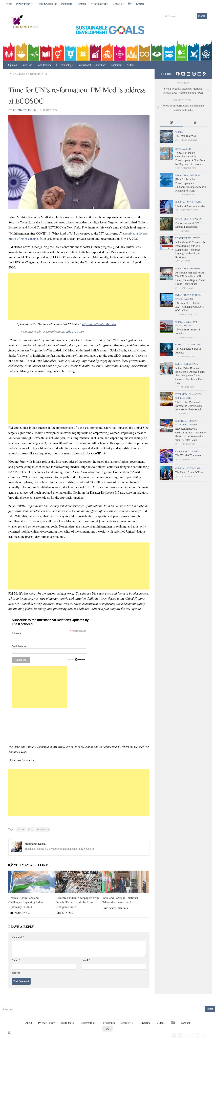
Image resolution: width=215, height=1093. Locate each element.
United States (194, 201)
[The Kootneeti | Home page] (27, 22)
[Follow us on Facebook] (178, 74)
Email (86, 960)
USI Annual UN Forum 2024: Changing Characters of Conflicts (189, 306)
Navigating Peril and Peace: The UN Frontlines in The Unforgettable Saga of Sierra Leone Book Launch (190, 278)
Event (178, 175)
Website (16, 972)
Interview (27, 65)
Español (140, 3)
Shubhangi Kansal (25, 110)
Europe (193, 420)
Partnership (66, 3)
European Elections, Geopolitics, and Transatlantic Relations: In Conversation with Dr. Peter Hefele (191, 434)
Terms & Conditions (47, 3)
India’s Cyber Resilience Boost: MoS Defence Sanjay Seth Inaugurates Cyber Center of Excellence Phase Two (190, 375)
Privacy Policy (23, 3)
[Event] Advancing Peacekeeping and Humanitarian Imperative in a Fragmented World (190, 184)
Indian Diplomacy (33, 74)
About (9, 3)
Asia (191, 394)
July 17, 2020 (75, 331)
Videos (130, 65)
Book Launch (183, 148)
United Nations (42, 829)
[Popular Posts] (195, 122)
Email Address (20, 646)
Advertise (81, 3)
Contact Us (118, 3)
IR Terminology (64, 65)
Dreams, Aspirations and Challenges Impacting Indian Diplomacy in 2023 (26, 902)
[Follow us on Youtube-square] (199, 74)
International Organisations (92, 65)
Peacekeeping (192, 175)
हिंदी (130, 3)
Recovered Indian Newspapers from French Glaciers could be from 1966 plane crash (77, 902)
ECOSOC (21, 829)
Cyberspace (191, 363)
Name (16, 960)
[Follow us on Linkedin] (188, 74)
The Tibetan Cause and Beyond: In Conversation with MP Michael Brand (188, 405)
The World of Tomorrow (188, 455)
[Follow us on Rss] (205, 74)
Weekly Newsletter (99, 3)
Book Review (43, 65)
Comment (18, 937)
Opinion (12, 65)
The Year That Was (185, 135)
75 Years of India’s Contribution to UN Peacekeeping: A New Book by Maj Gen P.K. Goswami (190, 158)
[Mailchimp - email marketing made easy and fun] (76, 660)
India (12, 74)
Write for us (67, 1023)
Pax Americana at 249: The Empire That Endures (189, 224)
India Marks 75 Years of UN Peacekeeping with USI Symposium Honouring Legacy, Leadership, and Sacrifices (190, 249)
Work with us (88, 1023)
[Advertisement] (78, 296)
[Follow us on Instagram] (194, 74)
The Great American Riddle (190, 206)
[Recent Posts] (171, 122)
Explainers (116, 65)
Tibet (189, 397)
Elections (191, 321)
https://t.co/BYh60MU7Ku (99, 324)
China (198, 394)
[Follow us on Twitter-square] (183, 74)
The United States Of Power (190, 472)
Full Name (16, 633)
